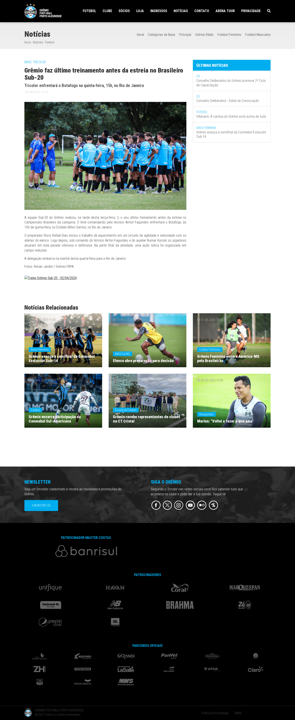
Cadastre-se (41, 505)
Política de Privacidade (214, 713)
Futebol (49, 42)
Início (27, 42)
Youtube (190, 505)
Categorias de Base (161, 35)
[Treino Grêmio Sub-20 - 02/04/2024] (50, 279)
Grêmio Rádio (204, 35)
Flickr (201, 505)
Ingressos (158, 11)
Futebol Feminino (229, 35)
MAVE (238, 713)
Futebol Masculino (258, 35)
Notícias (181, 11)
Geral (140, 35)
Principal (185, 35)
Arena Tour (225, 11)
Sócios (124, 11)
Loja (140, 11)
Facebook (156, 505)
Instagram (179, 505)
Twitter (167, 505)
